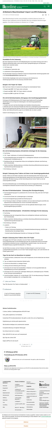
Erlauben (26, 426)
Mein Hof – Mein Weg (19, 407)
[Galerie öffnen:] (26, 40)
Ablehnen (26, 422)
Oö (28, 1)
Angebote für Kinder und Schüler (32, 397)
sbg (30, 1)
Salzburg (4, 397)
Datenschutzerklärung (44, 404)
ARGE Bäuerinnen (18, 395)
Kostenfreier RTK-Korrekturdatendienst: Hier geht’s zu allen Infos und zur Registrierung (23, 318)
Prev (46, 289)
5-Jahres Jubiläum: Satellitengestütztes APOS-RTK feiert (16, 311)
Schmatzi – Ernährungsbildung (31, 382)
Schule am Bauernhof (31, 393)
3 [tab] (23, 301)
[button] (48, 6)
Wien (42, 1)
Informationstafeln (30, 402)
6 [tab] (28, 301)
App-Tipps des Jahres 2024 (9, 337)
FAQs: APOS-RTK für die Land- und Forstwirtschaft (15, 334)
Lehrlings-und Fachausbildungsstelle (19, 390)
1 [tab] (20, 301)
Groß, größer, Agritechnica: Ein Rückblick (12, 314)
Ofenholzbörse (30, 407)
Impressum (41, 403)
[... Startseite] (15, 6)
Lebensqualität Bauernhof (18, 398)
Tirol (36, 1)
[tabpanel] (14, 295)
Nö (26, 1)
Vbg (39, 1)
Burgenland (5, 388)
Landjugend (17, 401)
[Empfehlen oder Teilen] (48, 15)
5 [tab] (27, 301)
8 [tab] (31, 301)
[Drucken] (43, 15)
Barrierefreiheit (43, 405)
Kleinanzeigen (29, 409)
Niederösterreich (6, 392)
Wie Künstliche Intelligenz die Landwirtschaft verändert (16, 324)
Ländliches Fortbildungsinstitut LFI (19, 386)
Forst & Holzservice (31, 404)
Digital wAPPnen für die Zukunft (10, 340)
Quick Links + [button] (46, 3)
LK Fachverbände (18, 393)
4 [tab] (25, 301)
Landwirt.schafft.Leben (20, 403)
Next (48, 289)
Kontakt (46, 403)
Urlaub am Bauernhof (31, 391)
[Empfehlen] (46, 15)
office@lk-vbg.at (45, 400)
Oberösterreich (6, 395)
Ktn (24, 1)
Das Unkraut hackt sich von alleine (11, 331)
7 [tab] (30, 301)
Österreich (17, 1)
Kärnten (4, 390)
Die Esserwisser (18, 409)
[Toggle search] (45, 6)
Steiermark (5, 400)
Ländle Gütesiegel (30, 389)
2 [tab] (22, 301)
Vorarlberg (5, 404)
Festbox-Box (29, 399)
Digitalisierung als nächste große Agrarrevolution (14, 321)
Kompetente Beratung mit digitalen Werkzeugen (14, 327)
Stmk (33, 1)
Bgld (21, 1)
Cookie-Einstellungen (44, 407)
